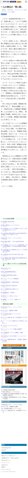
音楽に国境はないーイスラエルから (11, 225)
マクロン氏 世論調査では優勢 (9, 310)
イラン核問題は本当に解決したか (10, 289)
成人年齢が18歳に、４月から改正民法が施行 (13, 241)
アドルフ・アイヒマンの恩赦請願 (10, 278)
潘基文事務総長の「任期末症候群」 (11, 282)
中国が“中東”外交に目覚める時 (9, 285)
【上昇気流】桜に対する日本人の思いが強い (13, 254)
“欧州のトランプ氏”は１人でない (10, 296)
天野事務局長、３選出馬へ (8, 292)
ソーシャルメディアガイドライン (8, 471)
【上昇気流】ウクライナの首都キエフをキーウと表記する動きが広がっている (14, 229)
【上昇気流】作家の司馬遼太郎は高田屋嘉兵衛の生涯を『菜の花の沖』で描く (14, 258)
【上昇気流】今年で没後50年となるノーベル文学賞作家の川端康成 (14, 250)
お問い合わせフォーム (6, 460)
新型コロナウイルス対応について (8, 455)
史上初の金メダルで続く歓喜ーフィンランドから (14, 336)
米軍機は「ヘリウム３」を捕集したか (11, 299)
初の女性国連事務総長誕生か (9, 271)
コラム (16, 10)
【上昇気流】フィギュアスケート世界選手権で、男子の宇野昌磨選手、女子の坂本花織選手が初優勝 (14, 245)
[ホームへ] (9, 2)
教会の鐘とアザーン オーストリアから (12, 238)
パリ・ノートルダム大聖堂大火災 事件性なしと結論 (14, 321)
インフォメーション (5, 462)
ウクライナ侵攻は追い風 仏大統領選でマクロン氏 (14, 317)
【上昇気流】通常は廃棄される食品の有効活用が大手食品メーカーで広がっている (14, 234)
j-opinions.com (4, 464)
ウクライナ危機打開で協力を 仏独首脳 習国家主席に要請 (14, 340)
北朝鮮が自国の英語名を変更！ (9, 275)
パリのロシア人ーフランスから (9, 325)
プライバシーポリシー (6, 469)
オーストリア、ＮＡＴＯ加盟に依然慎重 (12, 329)
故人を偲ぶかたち (6, 268)
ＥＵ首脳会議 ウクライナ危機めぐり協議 (12, 332)
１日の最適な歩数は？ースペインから (11, 314)
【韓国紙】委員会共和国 (8, 221)
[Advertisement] (14, 203)
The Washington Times (6, 447)
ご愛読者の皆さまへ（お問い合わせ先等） (10, 458)
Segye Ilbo (3, 449)
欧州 (13, 12)
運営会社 (3, 467)
